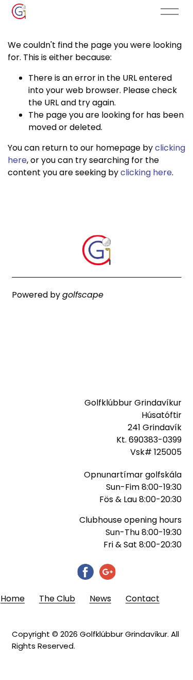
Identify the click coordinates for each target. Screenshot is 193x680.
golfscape (82, 295)
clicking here (146, 172)
